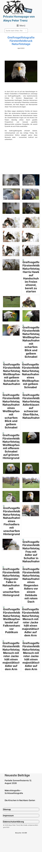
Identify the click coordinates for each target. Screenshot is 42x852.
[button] (21, 26)
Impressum (8, 815)
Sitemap (7, 809)
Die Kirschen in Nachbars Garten (20, 800)
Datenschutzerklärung (13, 822)
